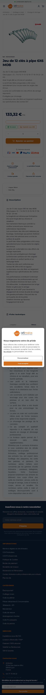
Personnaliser (23, 358)
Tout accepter (23, 363)
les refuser (8, 351)
